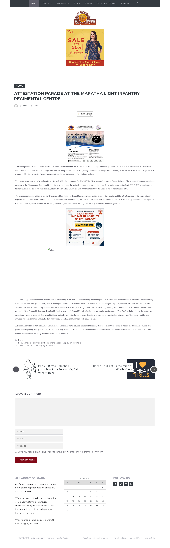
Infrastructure (63, 3)
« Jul (84, 517)
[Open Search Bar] (137, 3)
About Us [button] (125, 3)
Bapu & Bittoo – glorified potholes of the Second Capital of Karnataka (49, 343)
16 (102, 496)
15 (96, 496)
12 (79, 496)
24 (67, 506)
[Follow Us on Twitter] (121, 484)
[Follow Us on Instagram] (126, 484)
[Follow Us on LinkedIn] (131, 484)
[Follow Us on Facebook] (115, 484)
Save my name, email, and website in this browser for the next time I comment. (61, 452)
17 (67, 501)
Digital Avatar (62, 538)
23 (103, 501)
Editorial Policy (136, 538)
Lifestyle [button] (45, 3)
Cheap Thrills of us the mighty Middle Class (37, 345)
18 (73, 501)
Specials (88, 3)
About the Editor (100, 538)
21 (91, 501)
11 (73, 496)
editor (24, 106)
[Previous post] (16, 369)
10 (67, 496)
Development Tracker (106, 3)
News (33, 3)
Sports (77, 3)
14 (91, 496)
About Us (87, 538)
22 (97, 501)
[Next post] (154, 369)
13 (85, 496)
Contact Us (150, 538)
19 (79, 501)
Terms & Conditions (119, 538)
